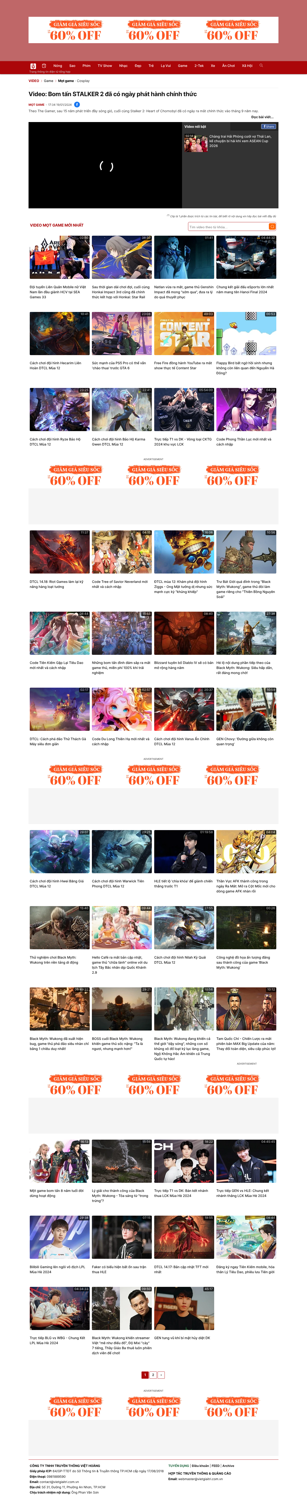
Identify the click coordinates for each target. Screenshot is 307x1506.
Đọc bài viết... (262, 117)
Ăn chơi (228, 66)
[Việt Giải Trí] (33, 66)
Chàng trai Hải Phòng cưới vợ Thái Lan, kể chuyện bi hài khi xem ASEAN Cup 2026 (229, 141)
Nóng (57, 66)
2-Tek (199, 66)
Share (270, 126)
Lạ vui (166, 66)
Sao (72, 66)
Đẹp (138, 66)
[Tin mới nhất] (44, 66)
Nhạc (123, 66)
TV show (105, 66)
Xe (213, 66)
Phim (86, 66)
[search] (259, 66)
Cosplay (83, 81)
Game (182, 66)
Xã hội (247, 66)
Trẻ (151, 66)
